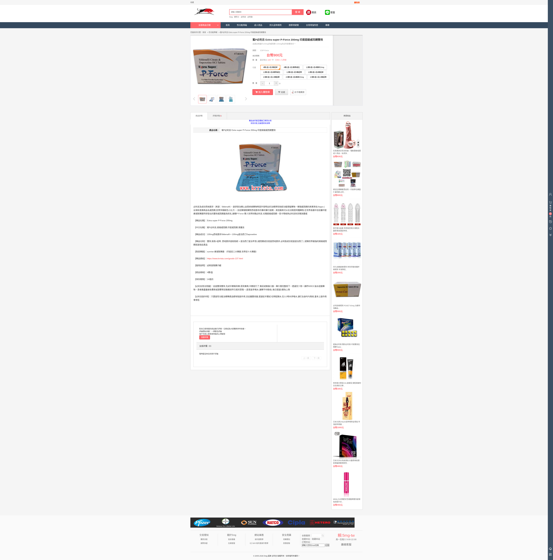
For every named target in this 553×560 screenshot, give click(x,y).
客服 (332, 12)
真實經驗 (286, 543)
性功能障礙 (242, 25)
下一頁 (317, 358)
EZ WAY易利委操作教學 (259, 543)
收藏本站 (316, 539)
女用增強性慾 (312, 25)
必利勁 (250, 17)
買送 (314, 12)
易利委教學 (259, 539)
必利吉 (243, 17)
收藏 (192, 2)
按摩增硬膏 (294, 25)
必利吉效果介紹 (214, 265)
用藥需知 (286, 539)
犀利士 (236, 17)
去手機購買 (299, 92)
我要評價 (204, 337)
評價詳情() (217, 116)
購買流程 (204, 539)
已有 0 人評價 (280, 60)
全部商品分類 (204, 25)
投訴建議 (231, 539)
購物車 (357, 2)
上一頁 (306, 358)
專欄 (327, 25)
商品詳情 (199, 116)
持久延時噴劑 (275, 25)
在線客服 (231, 543)
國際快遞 (204, 543)
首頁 (228, 25)
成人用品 (258, 25)
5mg (231, 17)
